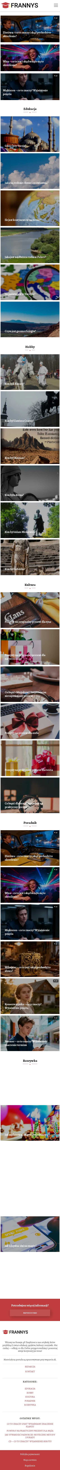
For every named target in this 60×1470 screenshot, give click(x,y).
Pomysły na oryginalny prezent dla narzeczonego (25, 657)
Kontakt (30, 1371)
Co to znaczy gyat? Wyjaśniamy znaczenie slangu (30, 1425)
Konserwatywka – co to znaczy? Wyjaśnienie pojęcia (23, 1006)
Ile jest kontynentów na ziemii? (23, 220)
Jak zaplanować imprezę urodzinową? (27, 1135)
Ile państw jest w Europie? (20, 294)
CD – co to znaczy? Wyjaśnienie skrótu (30, 1441)
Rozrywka (30, 1060)
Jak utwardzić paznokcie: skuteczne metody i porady (30, 1436)
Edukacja (30, 109)
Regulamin (30, 1465)
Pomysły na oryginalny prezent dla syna (28, 622)
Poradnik (30, 822)
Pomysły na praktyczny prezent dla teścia (29, 770)
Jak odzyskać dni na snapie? (21, 1246)
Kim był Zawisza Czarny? (19, 421)
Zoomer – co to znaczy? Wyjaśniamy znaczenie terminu (26, 1043)
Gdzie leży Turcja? (15, 146)
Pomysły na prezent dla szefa (22, 733)
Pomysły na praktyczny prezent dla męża (30, 1430)
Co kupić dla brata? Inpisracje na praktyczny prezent (24, 805)
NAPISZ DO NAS (30, 1313)
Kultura (30, 585)
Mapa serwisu (30, 1460)
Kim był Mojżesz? (15, 458)
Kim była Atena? (14, 495)
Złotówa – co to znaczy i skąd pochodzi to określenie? (27, 34)
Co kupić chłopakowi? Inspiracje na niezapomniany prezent (25, 694)
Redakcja (30, 1366)
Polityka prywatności (30, 1454)
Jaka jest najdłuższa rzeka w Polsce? (25, 257)
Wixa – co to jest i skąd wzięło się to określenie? (23, 63)
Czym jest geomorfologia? (20, 331)
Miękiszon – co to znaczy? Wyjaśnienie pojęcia (25, 92)
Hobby (30, 347)
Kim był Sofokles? (15, 569)
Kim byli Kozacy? (14, 384)
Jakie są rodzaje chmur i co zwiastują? (26, 183)
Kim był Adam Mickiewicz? (20, 532)
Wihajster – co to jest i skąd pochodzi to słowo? (28, 969)
